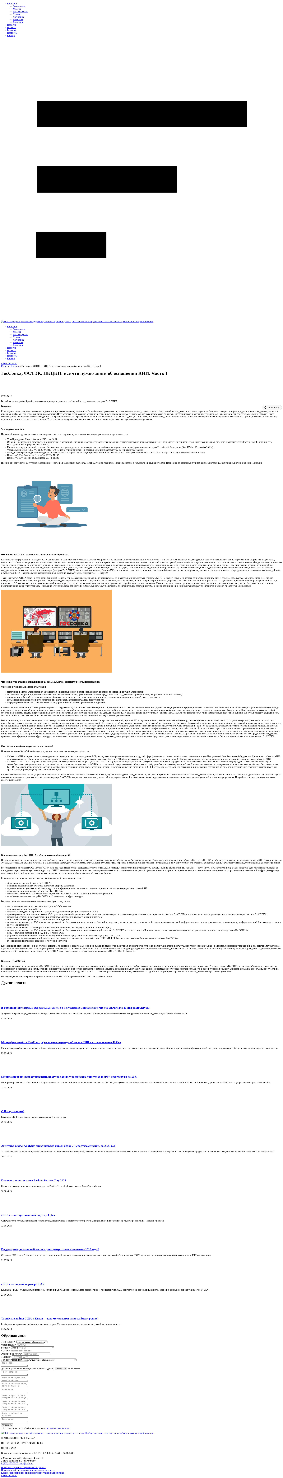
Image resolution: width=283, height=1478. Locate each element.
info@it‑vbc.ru (26, 1463)
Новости (11, 25)
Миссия (17, 9)
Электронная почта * (11, 1353)
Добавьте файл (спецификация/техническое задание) (28, 1368)
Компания (12, 3)
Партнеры (12, 33)
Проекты (11, 27)
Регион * (5, 1347)
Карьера (11, 35)
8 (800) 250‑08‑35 (9, 1463)
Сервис (16, 14)
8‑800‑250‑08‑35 (9, 363)
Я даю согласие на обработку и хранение (37, 1428)
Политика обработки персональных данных (23, 1467)
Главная (5, 366)
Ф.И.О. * (5, 1350)
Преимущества (20, 11)
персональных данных (58, 1428)
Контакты (18, 19)
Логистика (18, 17)
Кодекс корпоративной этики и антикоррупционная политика (32, 1473)
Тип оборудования (10, 1360)
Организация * (8, 1344)
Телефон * (6, 1357)
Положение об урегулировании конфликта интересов (28, 1470)
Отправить (7, 1425)
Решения (11, 30)
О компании (19, 6)
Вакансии (18, 22)
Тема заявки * (8, 1342)
